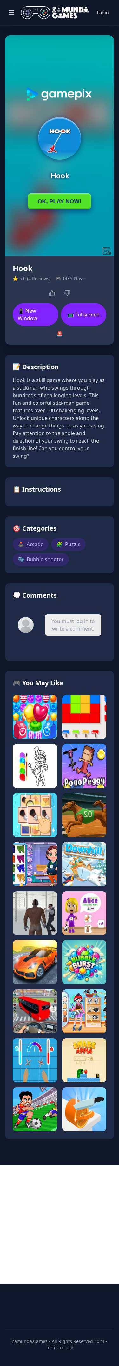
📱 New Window (27, 314)
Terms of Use (59, 1348)
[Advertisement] (59, 1224)
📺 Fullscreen (84, 314)
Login (103, 12)
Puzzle (68, 544)
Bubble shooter (41, 559)
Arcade (30, 544)
